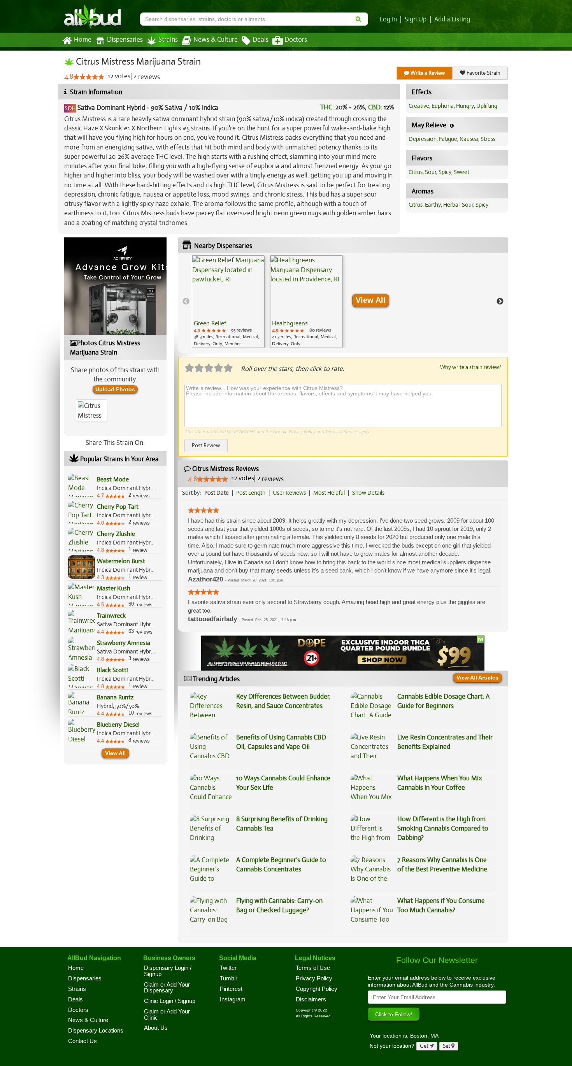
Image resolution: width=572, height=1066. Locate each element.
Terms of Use (313, 968)
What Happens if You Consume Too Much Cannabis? (441, 905)
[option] (228, 301)
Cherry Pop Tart (118, 507)
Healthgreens (290, 323)
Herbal (451, 204)
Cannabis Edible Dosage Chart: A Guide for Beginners (443, 701)
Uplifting (486, 105)
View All (115, 753)
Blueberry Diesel (118, 725)
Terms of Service (341, 431)
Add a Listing (452, 19)
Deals (260, 40)
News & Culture (215, 40)
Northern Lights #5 (163, 128)
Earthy (433, 204)
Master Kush (113, 588)
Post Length (250, 492)
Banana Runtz (115, 697)
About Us (156, 1028)
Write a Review (427, 73)
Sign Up (415, 19)
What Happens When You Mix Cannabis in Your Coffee (439, 783)
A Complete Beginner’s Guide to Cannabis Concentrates (281, 864)
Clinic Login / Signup (169, 1001)
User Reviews (289, 492)
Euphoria (443, 105)
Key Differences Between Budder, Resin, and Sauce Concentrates (283, 701)
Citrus (416, 172)
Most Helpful (329, 492)
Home (82, 40)
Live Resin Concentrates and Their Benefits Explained (445, 742)
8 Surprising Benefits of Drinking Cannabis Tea (282, 823)
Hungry (465, 105)
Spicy (445, 172)
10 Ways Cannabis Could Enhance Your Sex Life (283, 783)
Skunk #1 (117, 128)
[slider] (88, 77)
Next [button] (500, 302)
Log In (388, 19)
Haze (90, 128)
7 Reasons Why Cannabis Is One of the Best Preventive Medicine (442, 864)
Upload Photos (115, 389)
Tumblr (228, 978)
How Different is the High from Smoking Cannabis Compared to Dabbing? (442, 828)
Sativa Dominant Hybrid (111, 108)
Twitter (228, 968)
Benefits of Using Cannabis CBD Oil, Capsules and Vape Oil (281, 742)
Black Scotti (112, 670)
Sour (430, 172)
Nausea (469, 138)
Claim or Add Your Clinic (167, 1014)
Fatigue (448, 138)
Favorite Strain (482, 73)
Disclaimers (311, 999)
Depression (423, 138)
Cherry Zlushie (116, 534)
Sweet (461, 172)
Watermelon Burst (121, 561)
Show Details (368, 492)
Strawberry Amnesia (123, 643)
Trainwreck (111, 616)
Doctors (295, 40)
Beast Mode (113, 479)
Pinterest (231, 989)
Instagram (233, 999)
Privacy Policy (301, 431)
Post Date (216, 492)
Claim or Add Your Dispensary (167, 988)
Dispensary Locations (95, 1030)
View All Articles (477, 677)
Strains (168, 40)
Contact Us (82, 1041)
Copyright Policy (316, 989)
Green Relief (210, 323)
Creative (419, 105)
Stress (488, 138)
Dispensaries (125, 40)
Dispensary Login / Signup (167, 971)
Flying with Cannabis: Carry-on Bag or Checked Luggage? (279, 905)
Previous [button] (186, 302)
